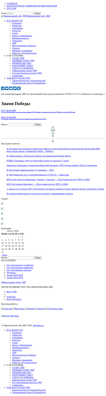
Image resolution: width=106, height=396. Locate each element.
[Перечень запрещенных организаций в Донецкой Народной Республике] (2, 214)
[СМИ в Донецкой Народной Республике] (2, 209)
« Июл (4, 255)
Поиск (4, 13)
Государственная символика (20, 267)
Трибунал (11, 297)
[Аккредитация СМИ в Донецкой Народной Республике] (2, 204)
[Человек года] (54, 130)
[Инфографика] (2, 224)
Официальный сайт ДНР (38, 16)
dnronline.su (38, 325)
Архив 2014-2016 (15, 277)
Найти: (4, 124)
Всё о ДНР (12, 292)
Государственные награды (19, 270)
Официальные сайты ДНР (13, 282)
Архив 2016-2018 (15, 275)
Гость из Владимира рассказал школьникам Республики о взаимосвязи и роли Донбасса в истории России (38, 111)
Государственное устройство (20, 265)
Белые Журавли (14, 299)
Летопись (11, 272)
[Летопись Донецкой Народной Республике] (2, 219)
